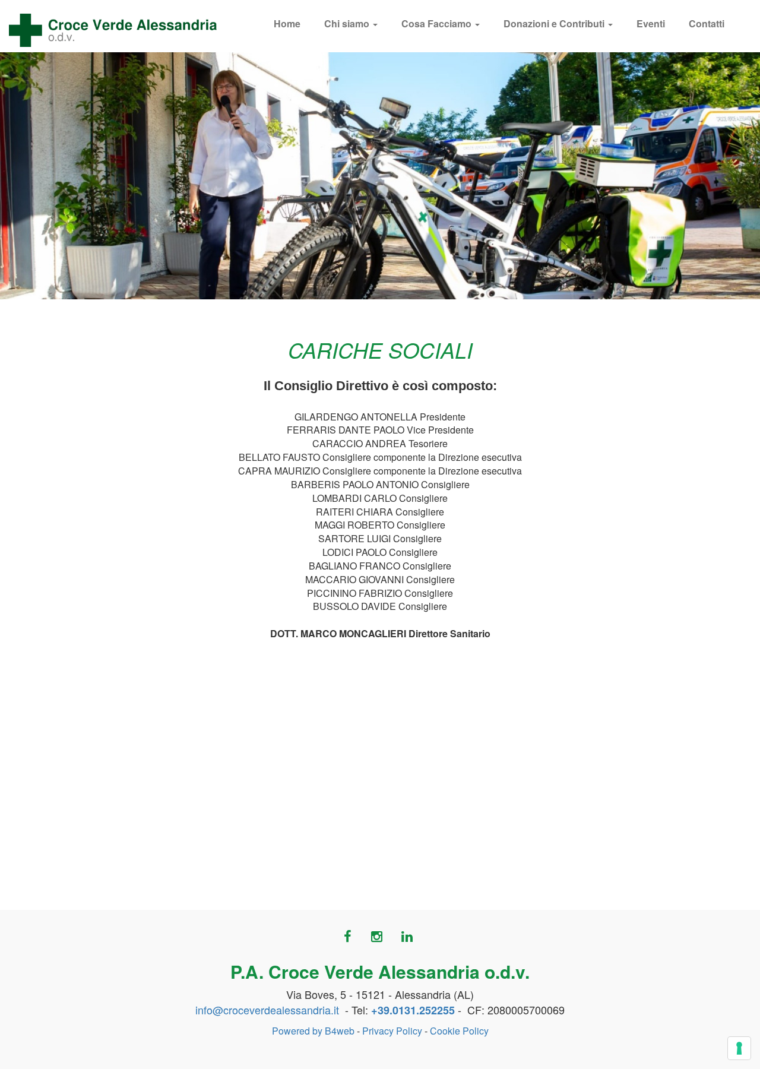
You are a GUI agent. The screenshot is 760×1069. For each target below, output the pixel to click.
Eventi (650, 23)
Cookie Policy (459, 1031)
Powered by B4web (313, 1031)
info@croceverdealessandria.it (267, 1009)
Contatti (706, 23)
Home (287, 23)
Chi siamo (348, 23)
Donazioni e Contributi (555, 23)
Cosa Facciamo (437, 23)
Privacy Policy (392, 1031)
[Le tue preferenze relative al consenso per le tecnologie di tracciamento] (739, 1048)
